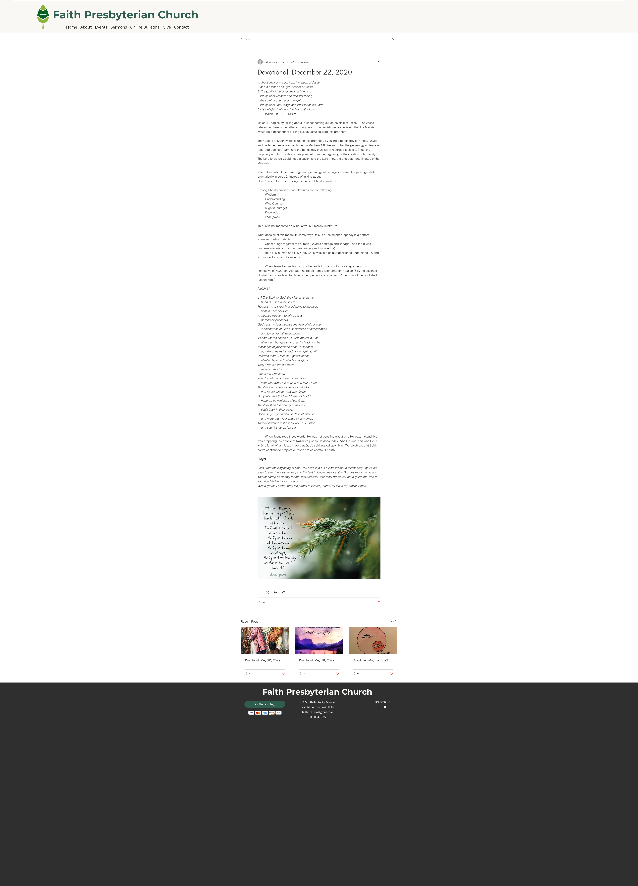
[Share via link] (283, 592)
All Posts (245, 39)
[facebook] (380, 707)
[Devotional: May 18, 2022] (319, 640)
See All (393, 620)
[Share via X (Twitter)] (267, 592)
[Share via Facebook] (259, 592)
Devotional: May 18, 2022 (316, 660)
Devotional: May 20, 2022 (262, 660)
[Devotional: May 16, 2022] (373, 640)
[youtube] (385, 707)
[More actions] (378, 62)
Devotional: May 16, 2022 (370, 660)
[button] (392, 39)
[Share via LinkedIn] (275, 592)
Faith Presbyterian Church (125, 14)
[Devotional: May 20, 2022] (265, 640)
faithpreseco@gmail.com (317, 712)
